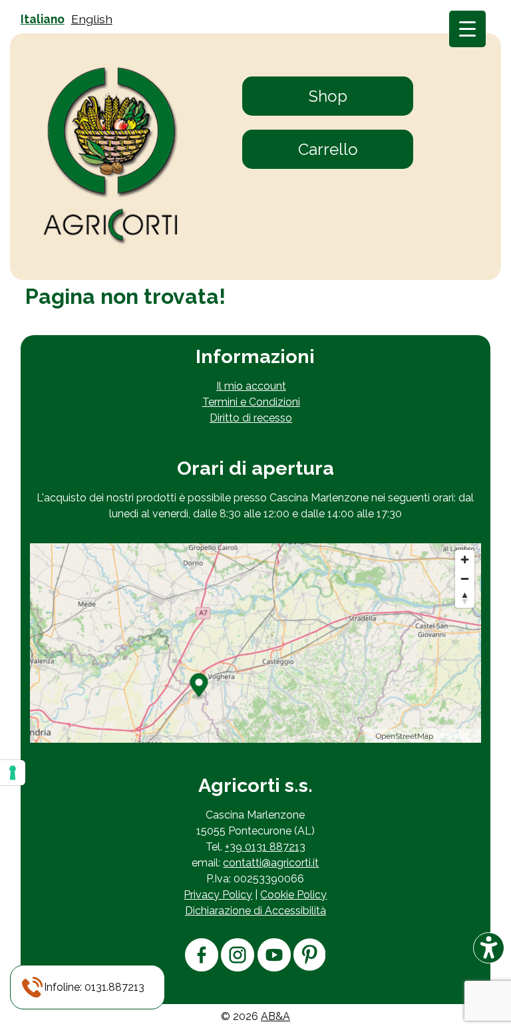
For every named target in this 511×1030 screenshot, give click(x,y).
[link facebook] (201, 968)
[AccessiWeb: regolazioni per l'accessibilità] (488, 948)
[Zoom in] (464, 559)
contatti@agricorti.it (271, 862)
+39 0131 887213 (265, 846)
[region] (255, 643)
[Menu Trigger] (467, 29)
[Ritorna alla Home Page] (111, 157)
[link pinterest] (309, 967)
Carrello (328, 149)
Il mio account (251, 386)
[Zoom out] (464, 578)
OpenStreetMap (404, 736)
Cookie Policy (293, 894)
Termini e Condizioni (251, 402)
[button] (94, 987)
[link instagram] (237, 968)
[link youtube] (274, 968)
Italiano (43, 19)
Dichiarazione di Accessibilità (255, 910)
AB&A (275, 1016)
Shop (328, 96)
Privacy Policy (218, 894)
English (91, 19)
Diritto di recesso (251, 418)
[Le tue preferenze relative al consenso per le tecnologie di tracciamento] (12, 772)
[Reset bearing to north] (464, 598)
